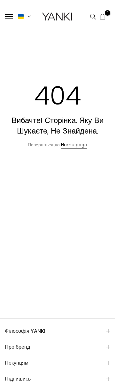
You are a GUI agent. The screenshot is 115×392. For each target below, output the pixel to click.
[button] (24, 16)
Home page (74, 145)
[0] (102, 16)
